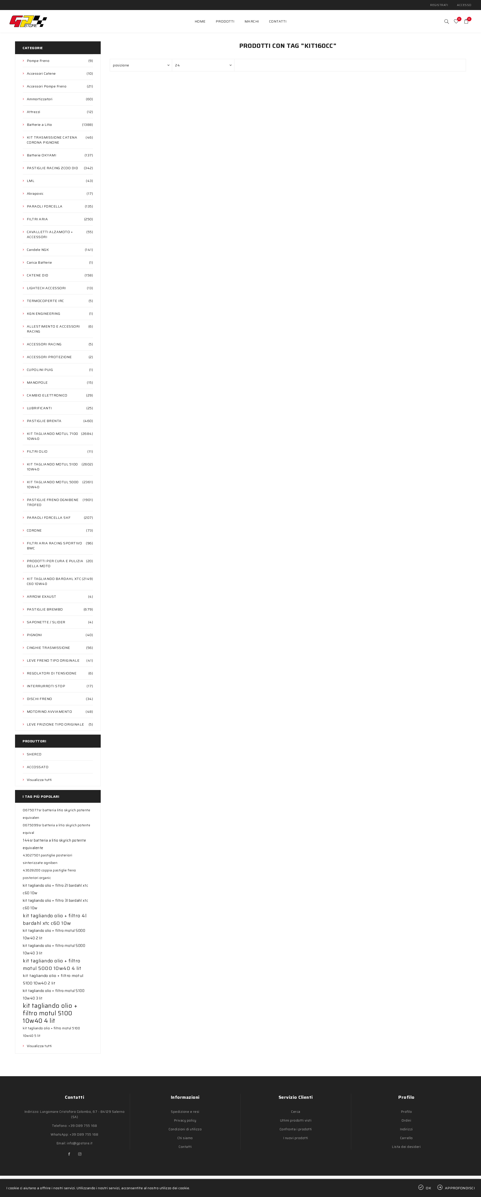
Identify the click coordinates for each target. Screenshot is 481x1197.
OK (428, 1188)
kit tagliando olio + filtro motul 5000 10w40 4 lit (52, 964)
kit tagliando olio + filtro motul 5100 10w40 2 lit (53, 979)
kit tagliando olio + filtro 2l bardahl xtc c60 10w (55, 889)
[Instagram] (80, 1154)
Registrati (439, 5)
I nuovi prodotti (295, 1138)
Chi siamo (185, 1138)
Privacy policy (185, 1120)
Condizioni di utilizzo (185, 1129)
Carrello (406, 1138)
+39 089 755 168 (82, 1125)
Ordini (406, 1120)
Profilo (406, 1111)
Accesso (464, 5)
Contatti (185, 1146)
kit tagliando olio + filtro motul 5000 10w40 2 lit (54, 934)
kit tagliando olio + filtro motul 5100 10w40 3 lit (53, 994)
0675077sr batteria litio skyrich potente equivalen (56, 814)
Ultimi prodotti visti (296, 1120)
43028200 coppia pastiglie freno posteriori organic (49, 874)
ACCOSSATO (38, 767)
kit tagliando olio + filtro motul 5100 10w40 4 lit (50, 1013)
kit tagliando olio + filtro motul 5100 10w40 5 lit (51, 1032)
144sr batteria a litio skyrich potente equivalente (54, 844)
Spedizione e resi (185, 1111)
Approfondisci (460, 1188)
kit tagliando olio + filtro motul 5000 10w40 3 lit (54, 949)
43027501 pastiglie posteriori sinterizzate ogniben (47, 859)
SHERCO (34, 754)
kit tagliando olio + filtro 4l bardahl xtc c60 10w (54, 919)
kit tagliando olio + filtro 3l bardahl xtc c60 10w (55, 904)
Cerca (295, 1111)
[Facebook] (69, 1154)
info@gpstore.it (80, 1143)
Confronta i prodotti (296, 1129)
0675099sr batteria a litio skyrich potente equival (56, 829)
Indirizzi (406, 1129)
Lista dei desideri (406, 1146)
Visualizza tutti (39, 779)
